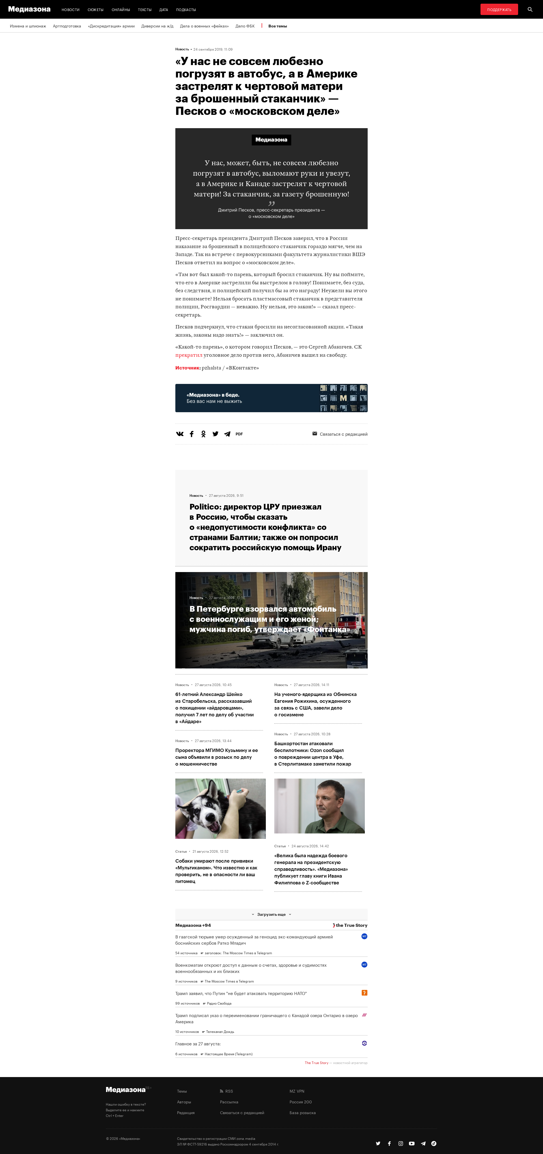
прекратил (188, 355)
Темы (182, 1091)
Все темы (277, 25)
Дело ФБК (245, 25)
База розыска (303, 1112)
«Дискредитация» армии (111, 25)
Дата (164, 9)
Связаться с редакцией (344, 433)
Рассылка (229, 1101)
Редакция (186, 1112)
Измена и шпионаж (28, 25)
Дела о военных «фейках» (204, 25)
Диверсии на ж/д (157, 25)
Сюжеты (96, 9)
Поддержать (499, 9)
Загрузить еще (271, 914)
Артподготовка (67, 25)
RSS (228, 1091)
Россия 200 (301, 1101)
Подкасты (186, 9)
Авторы (184, 1101)
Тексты (145, 9)
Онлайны (121, 9)
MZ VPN (297, 1091)
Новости (71, 9)
